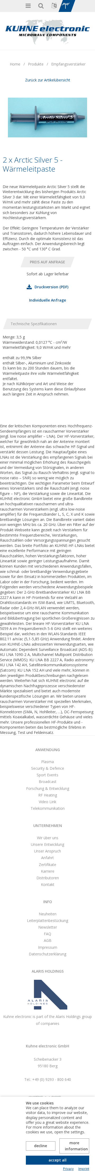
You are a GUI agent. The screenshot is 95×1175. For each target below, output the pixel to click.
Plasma (47, 761)
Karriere (47, 871)
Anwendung (47, 749)
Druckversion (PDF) (51, 286)
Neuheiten (47, 913)
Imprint (83, 1169)
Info (47, 901)
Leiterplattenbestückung (47, 920)
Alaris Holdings (48, 971)
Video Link (47, 801)
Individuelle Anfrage (47, 300)
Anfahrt (47, 857)
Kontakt (47, 884)
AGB (47, 940)
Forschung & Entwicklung (47, 788)
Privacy (68, 1169)
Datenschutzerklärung (47, 953)
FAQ (47, 933)
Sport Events (47, 774)
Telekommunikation (48, 808)
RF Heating (47, 795)
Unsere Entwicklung (47, 844)
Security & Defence (47, 768)
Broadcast (47, 781)
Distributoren (47, 877)
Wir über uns (47, 837)
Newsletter (47, 927)
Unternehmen (47, 825)
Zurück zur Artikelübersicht (47, 79)
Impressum (47, 947)
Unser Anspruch (47, 851)
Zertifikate (47, 864)
